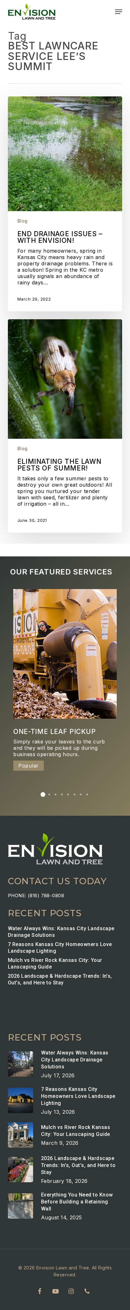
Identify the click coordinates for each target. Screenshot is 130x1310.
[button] (118, 12)
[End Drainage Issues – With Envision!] (65, 203)
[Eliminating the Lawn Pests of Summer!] (65, 426)
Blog (22, 221)
